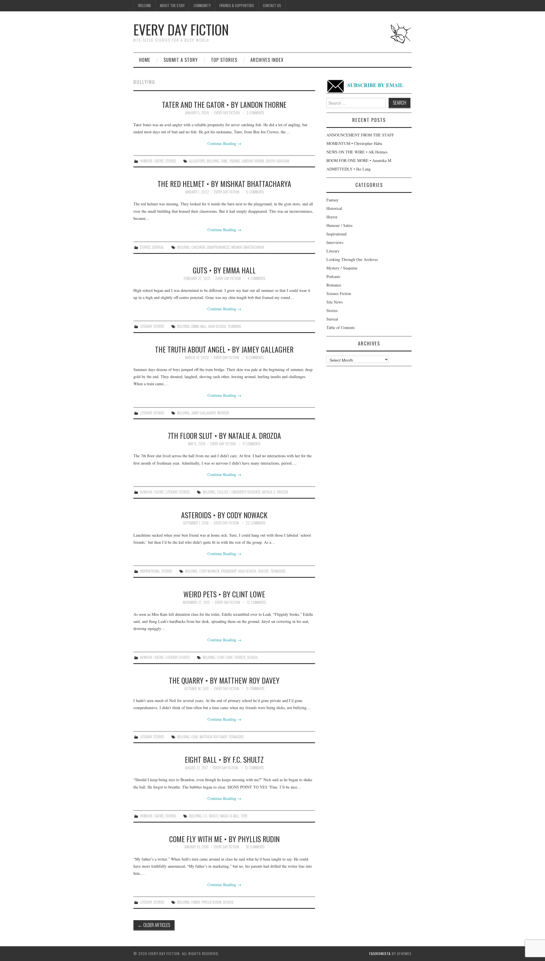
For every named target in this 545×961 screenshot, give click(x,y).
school (252, 657)
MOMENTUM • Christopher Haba (354, 143)
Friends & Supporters (236, 5)
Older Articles (154, 924)
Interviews (334, 242)
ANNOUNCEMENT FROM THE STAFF (360, 135)
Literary (146, 326)
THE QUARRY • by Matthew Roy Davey (224, 680)
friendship (228, 571)
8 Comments (254, 357)
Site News (334, 302)
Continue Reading (224, 143)
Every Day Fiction (181, 29)
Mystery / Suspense (341, 268)
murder (223, 413)
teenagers (278, 571)
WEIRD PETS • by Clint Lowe (224, 594)
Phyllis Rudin (211, 902)
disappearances (218, 247)
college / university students (238, 492)
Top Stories (224, 59)
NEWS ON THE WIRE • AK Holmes (356, 152)
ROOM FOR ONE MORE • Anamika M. (359, 160)
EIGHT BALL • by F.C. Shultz (224, 759)
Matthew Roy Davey (213, 736)
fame (224, 161)
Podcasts (333, 276)
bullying (213, 161)
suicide (263, 571)
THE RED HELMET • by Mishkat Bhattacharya (224, 183)
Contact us (272, 5)
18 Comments (255, 847)
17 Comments (255, 688)
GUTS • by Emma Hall (224, 270)
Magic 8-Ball (229, 816)
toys (244, 816)
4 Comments (256, 278)
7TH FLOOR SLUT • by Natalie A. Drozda (224, 435)
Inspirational (150, 571)
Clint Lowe (225, 657)
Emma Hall (198, 326)
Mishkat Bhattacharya (247, 247)
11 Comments (251, 443)
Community (202, 5)
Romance (333, 285)
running (234, 326)
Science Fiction (338, 293)
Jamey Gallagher (203, 413)
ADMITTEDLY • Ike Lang (348, 169)
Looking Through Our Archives (352, 259)
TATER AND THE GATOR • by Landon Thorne (224, 104)
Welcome (144, 5)
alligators (197, 161)
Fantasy (332, 200)
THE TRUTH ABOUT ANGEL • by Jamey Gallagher (224, 349)
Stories (170, 161)
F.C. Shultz (211, 816)
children (198, 247)
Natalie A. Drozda (275, 492)
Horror (332, 217)
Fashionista (380, 953)
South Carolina (277, 161)
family (195, 902)
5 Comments (255, 192)
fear (194, 736)
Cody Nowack (209, 571)
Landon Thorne (253, 161)
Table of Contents (340, 327)
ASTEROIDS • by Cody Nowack (224, 514)
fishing (234, 161)
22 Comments (255, 523)
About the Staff (172, 5)
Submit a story (181, 59)
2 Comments (255, 112)
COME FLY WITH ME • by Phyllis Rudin (224, 838)
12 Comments (256, 602)
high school (217, 326)
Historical (334, 208)
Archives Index (267, 59)
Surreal (158, 247)
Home (144, 59)
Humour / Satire (152, 161)
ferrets (240, 657)
